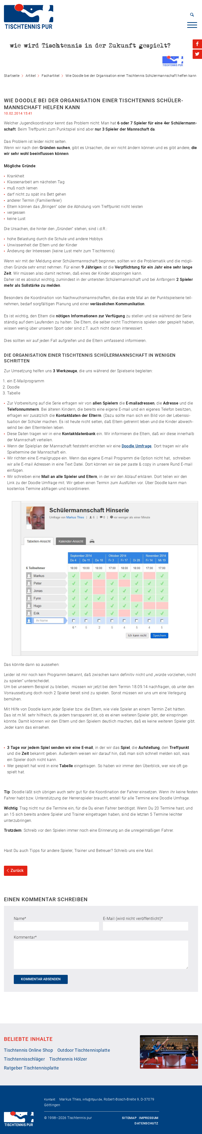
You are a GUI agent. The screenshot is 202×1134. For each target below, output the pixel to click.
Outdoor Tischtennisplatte (83, 1050)
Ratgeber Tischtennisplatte (31, 1068)
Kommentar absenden (41, 979)
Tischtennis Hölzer (68, 1059)
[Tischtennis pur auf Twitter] (197, 54)
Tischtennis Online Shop (28, 1050)
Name (20, 918)
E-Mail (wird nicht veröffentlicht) (133, 918)
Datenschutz (146, 1123)
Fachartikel (51, 76)
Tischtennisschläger (24, 1059)
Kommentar (25, 937)
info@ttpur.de (92, 1099)
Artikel (31, 76)
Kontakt (49, 1099)
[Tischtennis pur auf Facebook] (197, 44)
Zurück (17, 870)
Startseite (11, 76)
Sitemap (129, 1118)
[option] (101, 52)
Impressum (148, 1118)
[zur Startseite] (28, 27)
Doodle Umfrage (137, 446)
